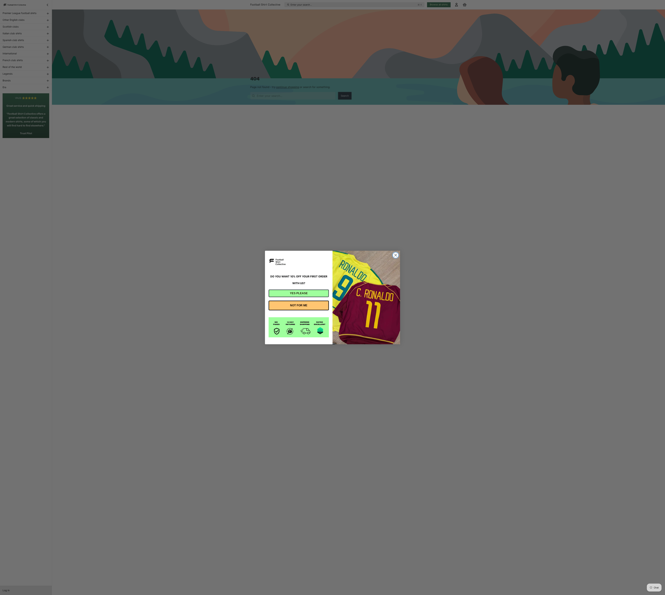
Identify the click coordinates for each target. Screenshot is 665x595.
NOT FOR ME (298, 305)
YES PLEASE (299, 293)
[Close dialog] (396, 255)
